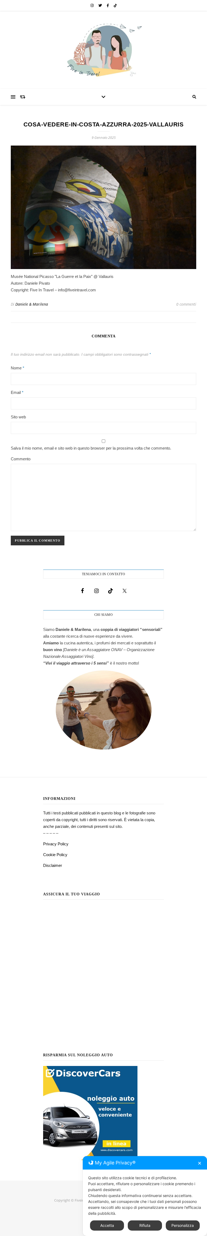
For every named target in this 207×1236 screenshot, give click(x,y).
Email (17, 392)
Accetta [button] (107, 1225)
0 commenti (186, 304)
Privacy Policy (55, 844)
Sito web (18, 417)
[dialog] (145, 1196)
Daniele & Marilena (31, 304)
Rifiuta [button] (144, 1225)
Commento (20, 459)
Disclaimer (52, 865)
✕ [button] (200, 1163)
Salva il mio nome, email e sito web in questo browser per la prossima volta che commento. (91, 448)
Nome (17, 368)
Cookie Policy (55, 854)
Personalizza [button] (182, 1225)
